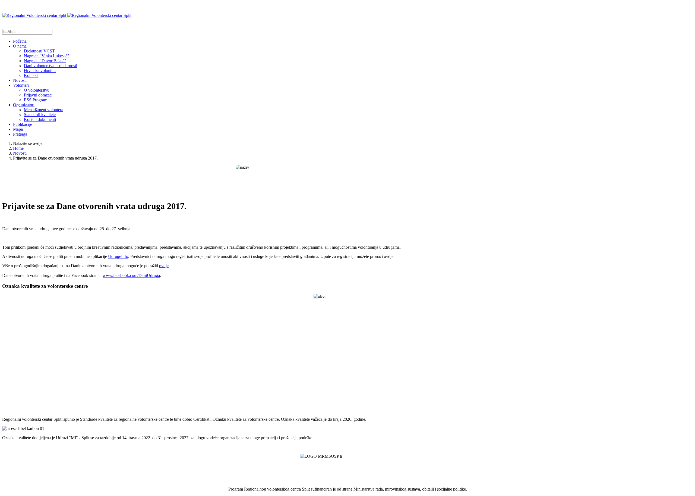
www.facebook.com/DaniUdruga (131, 275)
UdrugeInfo (118, 256)
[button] (20, 46)
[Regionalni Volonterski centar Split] (66, 15)
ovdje (164, 265)
